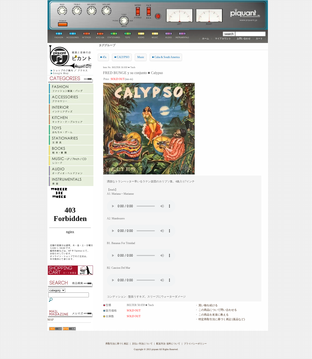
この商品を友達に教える (213, 314)
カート (259, 38)
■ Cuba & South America (166, 57)
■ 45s (103, 57)
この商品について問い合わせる (217, 309)
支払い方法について (142, 343)
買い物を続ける (208, 305)
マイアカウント (223, 38)
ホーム (205, 38)
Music (140, 57)
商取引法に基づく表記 (117, 343)
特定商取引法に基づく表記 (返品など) (221, 319)
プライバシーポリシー (195, 343)
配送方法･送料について (168, 343)
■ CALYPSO (121, 57)
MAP (51, 319)
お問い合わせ (244, 38)
